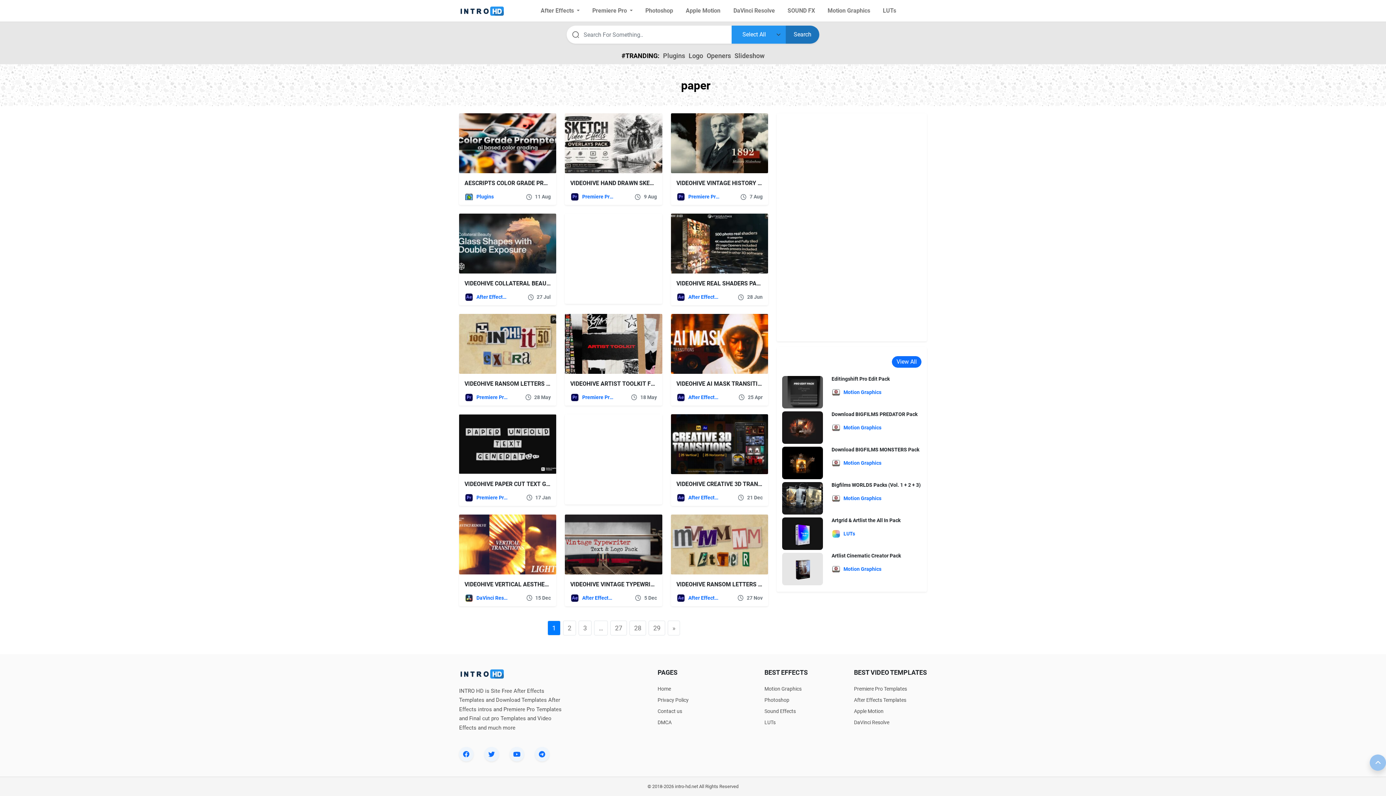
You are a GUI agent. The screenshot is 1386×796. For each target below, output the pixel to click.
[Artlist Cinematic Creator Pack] (802, 568)
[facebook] (466, 754)
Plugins (674, 56)
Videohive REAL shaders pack (720, 283)
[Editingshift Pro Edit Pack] (802, 392)
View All (907, 361)
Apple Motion (869, 711)
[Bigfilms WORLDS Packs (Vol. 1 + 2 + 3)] (802, 498)
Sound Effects (780, 711)
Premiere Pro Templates (598, 197)
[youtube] (517, 754)
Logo (696, 56)
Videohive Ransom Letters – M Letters (735, 584)
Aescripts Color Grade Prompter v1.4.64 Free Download (550, 183)
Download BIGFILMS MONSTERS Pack (875, 449)
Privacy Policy (673, 700)
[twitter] (491, 754)
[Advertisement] (610, 259)
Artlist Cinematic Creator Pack (866, 556)
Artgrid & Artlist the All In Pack (866, 520)
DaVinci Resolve (492, 598)
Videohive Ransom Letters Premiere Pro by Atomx (540, 383)
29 (657, 628)
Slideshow (749, 56)
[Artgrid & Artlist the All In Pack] (802, 533)
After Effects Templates (492, 297)
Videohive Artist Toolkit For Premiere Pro (635, 383)
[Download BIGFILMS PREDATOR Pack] (802, 427)
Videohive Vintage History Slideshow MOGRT (743, 183)
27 (618, 628)
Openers (719, 56)
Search (802, 34)
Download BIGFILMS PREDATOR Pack (875, 414)
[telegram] (542, 754)
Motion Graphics (783, 689)
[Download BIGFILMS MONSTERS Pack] (802, 462)
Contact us (670, 711)
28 (637, 628)
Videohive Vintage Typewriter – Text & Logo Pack (644, 584)
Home (664, 689)
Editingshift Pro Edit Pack (861, 379)
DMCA (665, 722)
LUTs (770, 722)
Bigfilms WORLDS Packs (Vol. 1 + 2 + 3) (876, 485)
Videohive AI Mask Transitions (722, 383)
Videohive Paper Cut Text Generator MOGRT (531, 484)
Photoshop (776, 700)
